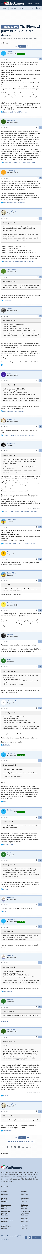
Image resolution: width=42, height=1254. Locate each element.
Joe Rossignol (25, 1198)
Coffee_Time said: (8, 671)
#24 (40, 1037)
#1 (40, 59)
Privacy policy (5, 1236)
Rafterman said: (7, 1011)
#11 (40, 559)
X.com (6, 1194)
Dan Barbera (4, 1218)
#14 (40, 641)
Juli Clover (4, 1198)
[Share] (37, 59)
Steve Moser (4, 1225)
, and (14, 202)
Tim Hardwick (24, 1205)
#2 (40, 127)
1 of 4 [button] (15, 46)
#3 (40, 178)
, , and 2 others (15, 112)
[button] (2, 3)
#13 (40, 610)
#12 (40, 580)
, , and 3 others (19, 162)
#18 (40, 817)
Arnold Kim (4, 1191)
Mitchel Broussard (6, 1205)
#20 (40, 904)
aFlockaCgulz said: (8, 765)
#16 (40, 708)
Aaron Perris (24, 1225)
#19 (40, 860)
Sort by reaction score (29, 38)
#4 (40, 218)
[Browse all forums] (34, 8)
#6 (40, 316)
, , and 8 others (18, 261)
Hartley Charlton (5, 1211)
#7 (40, 380)
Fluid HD (6, 1239)
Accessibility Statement (17, 1236)
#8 (40, 426)
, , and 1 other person (18, 435)
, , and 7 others (19, 543)
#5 (40, 277)
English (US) (36, 1238)
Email (2, 1194)
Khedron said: (7, 822)
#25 (40, 1111)
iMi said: (5, 585)
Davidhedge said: (8, 223)
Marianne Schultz (25, 1211)
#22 (40, 962)
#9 (40, 450)
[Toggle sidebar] (40, 8)
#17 (40, 760)
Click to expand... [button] (21, 240)
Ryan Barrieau (25, 1218)
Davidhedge (6, 38)
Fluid (2, 1239)
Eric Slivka (24, 1191)
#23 (40, 1006)
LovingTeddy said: (8, 281)
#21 (40, 926)
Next (21, 46)
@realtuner (4, 1021)
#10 (40, 527)
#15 (40, 666)
